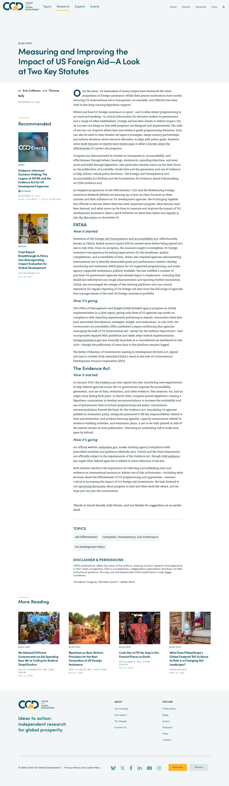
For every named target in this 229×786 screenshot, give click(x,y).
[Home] (21, 6)
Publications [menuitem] (169, 708)
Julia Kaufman (26, 273)
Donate (199, 767)
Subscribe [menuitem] (200, 7)
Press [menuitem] (214, 7)
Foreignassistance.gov (87, 340)
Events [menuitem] (166, 721)
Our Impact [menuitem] (120, 715)
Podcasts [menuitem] (168, 727)
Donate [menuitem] (186, 7)
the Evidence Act (106, 382)
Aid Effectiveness (86, 537)
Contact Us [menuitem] (120, 727)
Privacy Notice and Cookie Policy (82, 767)
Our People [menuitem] (120, 721)
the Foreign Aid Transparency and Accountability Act (124, 238)
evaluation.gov (108, 447)
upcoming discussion (92, 486)
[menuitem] (223, 7)
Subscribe (177, 767)
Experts (80, 6)
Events (95, 6)
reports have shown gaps (119, 143)
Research (63, 6)
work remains (89, 143)
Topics (47, 6)
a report (136, 326)
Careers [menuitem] (167, 740)
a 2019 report (106, 312)
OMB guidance (170, 456)
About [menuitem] (173, 7)
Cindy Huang (100, 669)
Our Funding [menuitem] (121, 708)
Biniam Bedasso (178, 669)
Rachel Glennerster (30, 669)
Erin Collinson (32, 90)
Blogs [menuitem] (165, 715)
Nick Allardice (127, 662)
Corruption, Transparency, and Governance (130, 537)
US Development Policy (90, 546)
